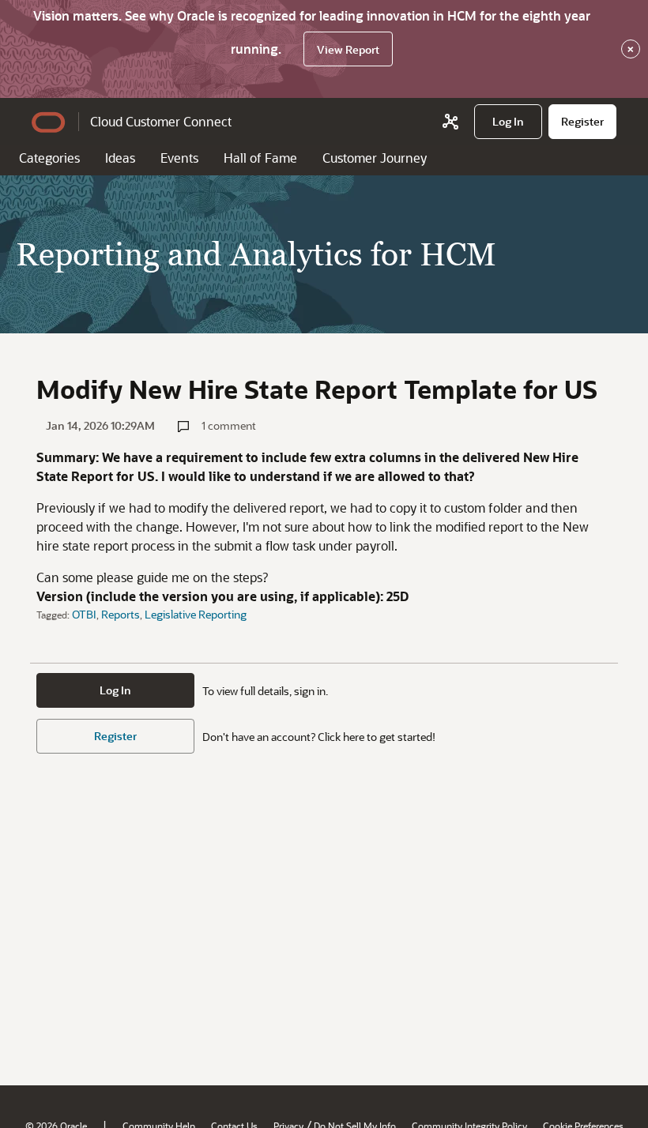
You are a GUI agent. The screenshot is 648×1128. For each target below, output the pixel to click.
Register (115, 735)
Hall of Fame (260, 157)
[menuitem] (508, 121)
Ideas (120, 157)
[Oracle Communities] (450, 121)
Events (179, 157)
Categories (49, 157)
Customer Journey (374, 157)
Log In (115, 689)
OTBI (84, 614)
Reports (120, 614)
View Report (348, 49)
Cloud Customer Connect (161, 121)
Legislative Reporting (196, 614)
